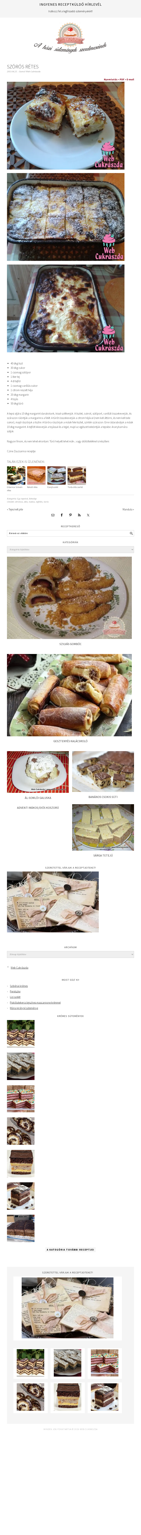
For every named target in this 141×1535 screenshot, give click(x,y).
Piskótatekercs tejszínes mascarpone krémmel (35, 1002)
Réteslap (33, 499)
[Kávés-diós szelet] (21, 1241)
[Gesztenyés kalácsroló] (69, 735)
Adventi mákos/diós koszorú (38, 807)
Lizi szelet (15, 997)
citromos (19, 502)
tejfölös (39, 502)
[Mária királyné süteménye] (21, 1176)
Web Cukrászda (70, 36)
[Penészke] (21, 1079)
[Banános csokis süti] (103, 791)
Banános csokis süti (103, 797)
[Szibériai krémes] (21, 1046)
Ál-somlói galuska (38, 798)
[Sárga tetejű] (103, 849)
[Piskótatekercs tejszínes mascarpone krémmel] (21, 1144)
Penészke (15, 991)
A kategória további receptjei (70, 1249)
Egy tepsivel (22, 499)
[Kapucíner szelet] (21, 1208)
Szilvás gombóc (70, 644)
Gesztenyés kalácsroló (70, 741)
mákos (32, 502)
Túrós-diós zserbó (75, 487)
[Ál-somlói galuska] (38, 792)
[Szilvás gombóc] (69, 638)
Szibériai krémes (19, 986)
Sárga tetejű (103, 855)
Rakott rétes (32, 487)
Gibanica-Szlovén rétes (15, 489)
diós (26, 502)
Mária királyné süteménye (24, 1008)
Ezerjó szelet (52, 487)
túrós (46, 502)
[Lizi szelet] (21, 1111)
